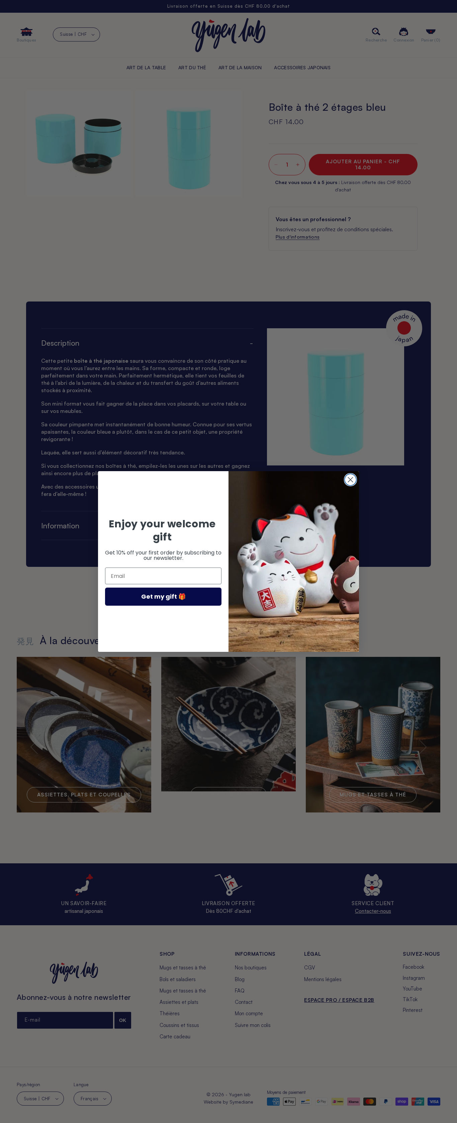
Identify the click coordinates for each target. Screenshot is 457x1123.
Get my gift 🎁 (163, 596)
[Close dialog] (350, 480)
